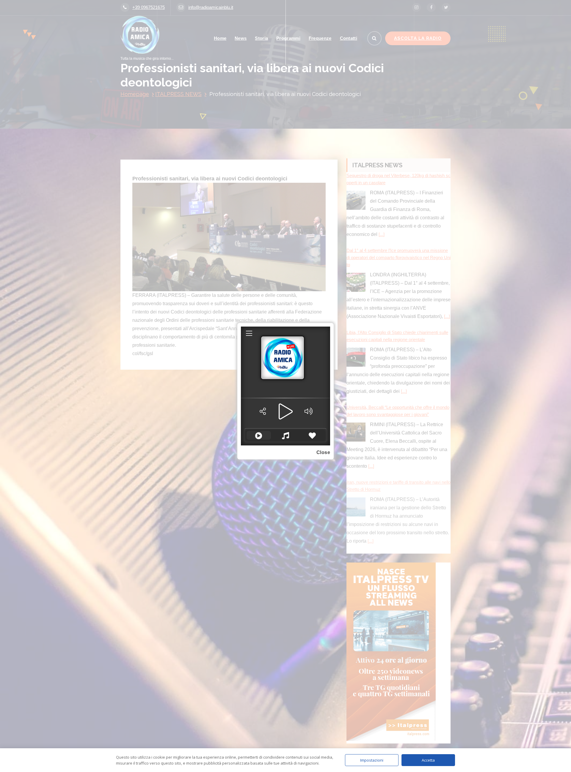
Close (323, 452)
